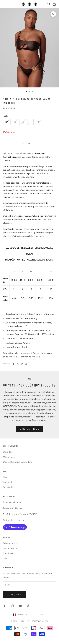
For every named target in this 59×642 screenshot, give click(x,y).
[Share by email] (26, 363)
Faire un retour (10, 543)
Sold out (29, 143)
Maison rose (9, 457)
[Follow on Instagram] (12, 605)
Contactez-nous (10, 548)
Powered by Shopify (40, 621)
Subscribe (14, 594)
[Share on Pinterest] (22, 363)
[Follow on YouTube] (20, 605)
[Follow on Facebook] (4, 605)
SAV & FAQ (8, 553)
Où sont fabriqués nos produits (17, 462)
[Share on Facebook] (13, 363)
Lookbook (7, 482)
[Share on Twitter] (17, 363)
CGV (5, 558)
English (40, 615)
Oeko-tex (7, 451)
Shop (5, 477)
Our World (8, 487)
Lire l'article (29, 429)
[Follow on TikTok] (28, 605)
